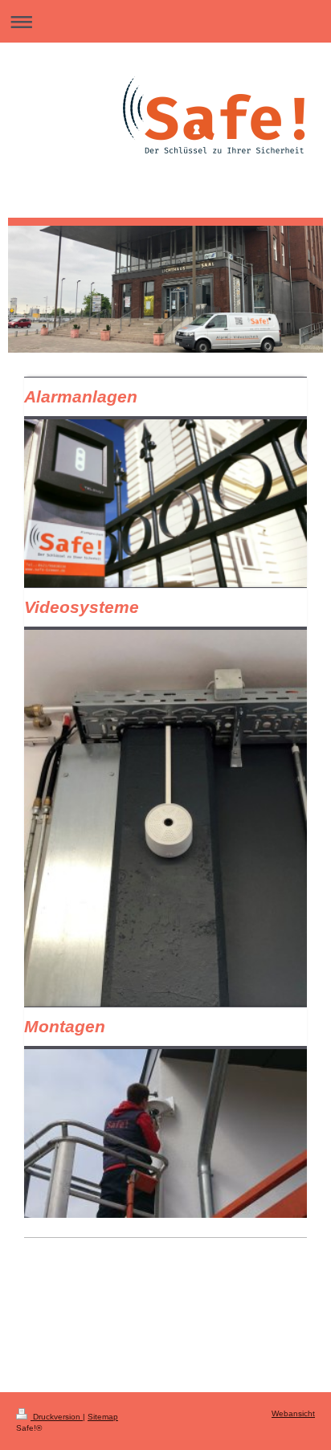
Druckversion (57, 1416)
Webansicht (293, 1413)
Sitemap (103, 1416)
